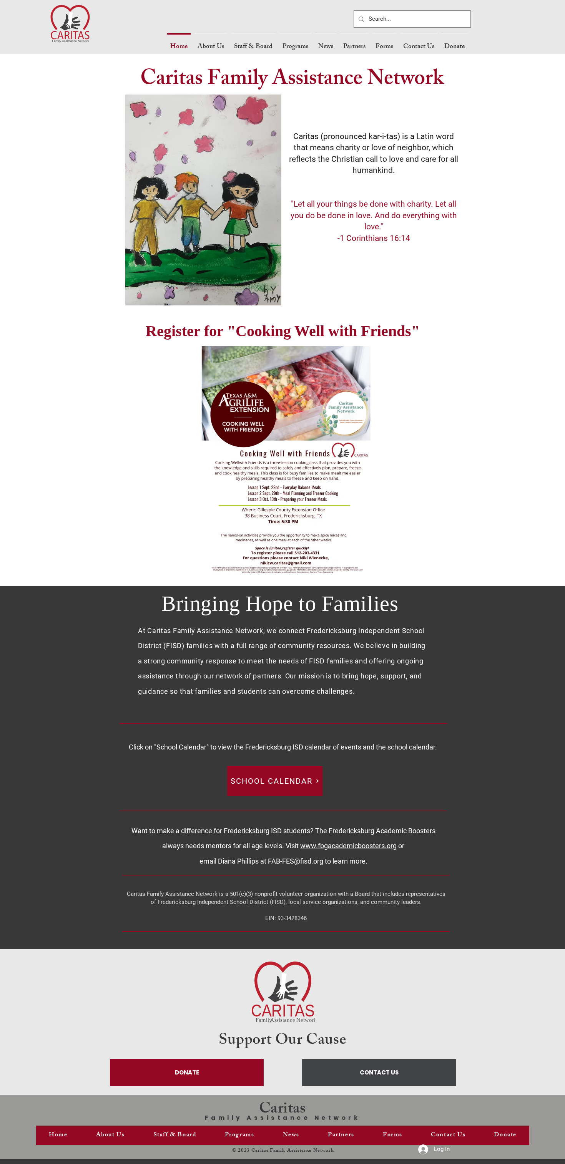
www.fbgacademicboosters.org (348, 846)
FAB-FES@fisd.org (295, 861)
